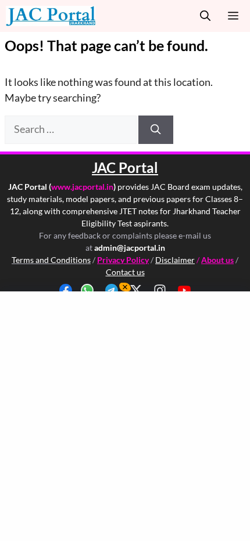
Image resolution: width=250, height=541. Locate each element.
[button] (205, 16)
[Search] (155, 129)
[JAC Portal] (50, 16)
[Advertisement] (125, 416)
